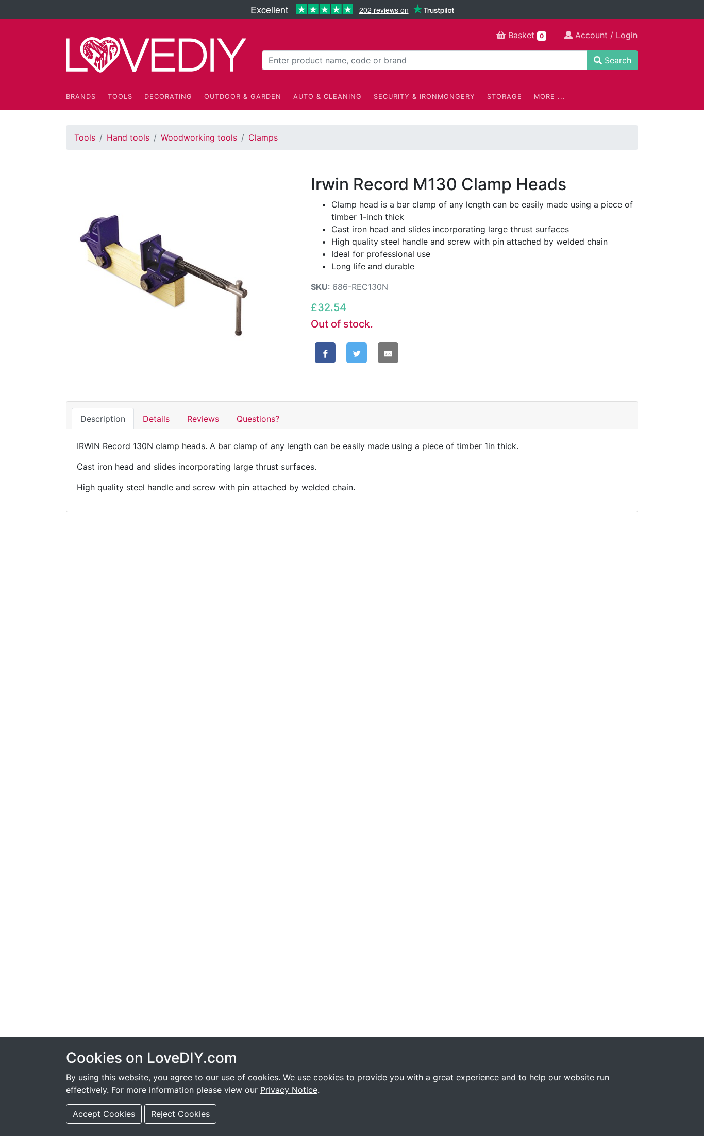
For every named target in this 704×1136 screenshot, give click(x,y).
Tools (120, 96)
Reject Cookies (180, 1114)
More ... (549, 96)
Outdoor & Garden (242, 96)
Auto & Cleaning (327, 96)
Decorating (168, 96)
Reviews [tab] (203, 419)
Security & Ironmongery (424, 96)
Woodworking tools (199, 137)
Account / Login (605, 35)
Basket (525, 35)
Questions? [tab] (258, 419)
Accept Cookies (104, 1114)
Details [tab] (156, 419)
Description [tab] (102, 419)
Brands (81, 96)
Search (616, 60)
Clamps (263, 137)
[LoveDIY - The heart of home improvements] (156, 55)
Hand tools (128, 137)
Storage (504, 96)
